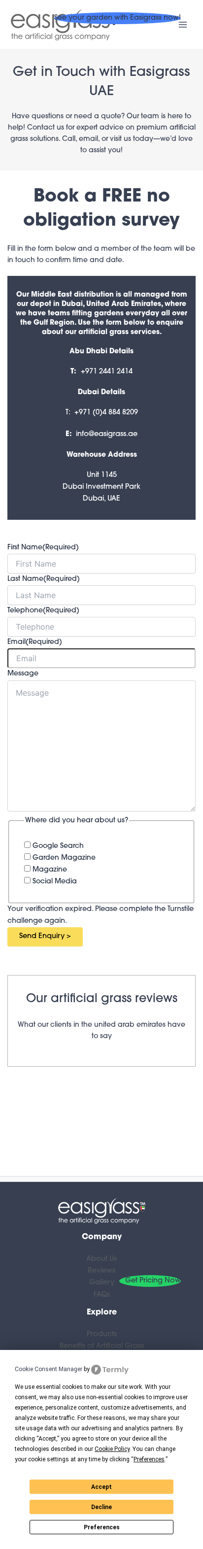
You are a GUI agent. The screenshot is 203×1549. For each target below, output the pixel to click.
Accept (101, 1486)
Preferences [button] (149, 1459)
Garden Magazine (64, 858)
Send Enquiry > (45, 936)
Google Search (58, 846)
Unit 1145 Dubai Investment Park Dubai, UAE (101, 487)
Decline (101, 1507)
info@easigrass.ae (106, 434)
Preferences (102, 1527)
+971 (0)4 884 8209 (106, 412)
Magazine (50, 870)
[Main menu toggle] (182, 24)
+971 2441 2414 (107, 371)
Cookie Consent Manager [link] (48, 1369)
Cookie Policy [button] (112, 1449)
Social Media (55, 881)
